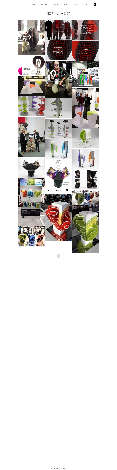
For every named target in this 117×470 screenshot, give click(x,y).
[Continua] (58, 256)
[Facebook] (95, 4)
